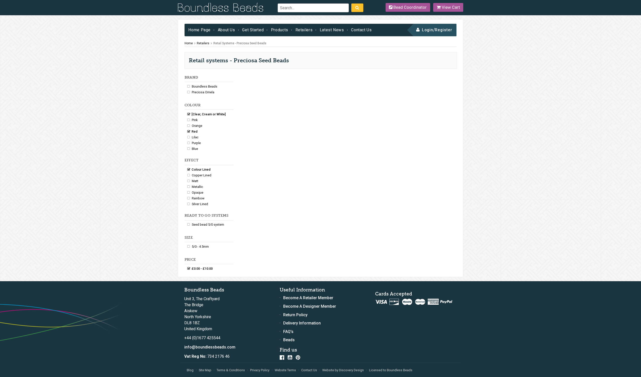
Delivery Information (302, 323)
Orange (197, 126)
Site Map (205, 370)
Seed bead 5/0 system (208, 224)
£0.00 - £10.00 (202, 268)
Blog (190, 370)
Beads (289, 339)
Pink (195, 120)
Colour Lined (201, 169)
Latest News (332, 30)
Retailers (304, 30)
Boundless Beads (204, 86)
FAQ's (288, 331)
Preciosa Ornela (203, 92)
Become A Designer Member (309, 306)
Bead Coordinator (409, 7)
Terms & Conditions (231, 370)
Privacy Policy (259, 370)
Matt (195, 181)
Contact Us (361, 30)
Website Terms (285, 370)
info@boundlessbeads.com (209, 347)
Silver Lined (200, 204)
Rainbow (198, 198)
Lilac (195, 137)
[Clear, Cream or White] (209, 114)
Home (189, 43)
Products (279, 30)
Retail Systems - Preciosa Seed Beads (239, 43)
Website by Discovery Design (343, 370)
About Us (226, 30)
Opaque (197, 192)
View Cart (450, 7)
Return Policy (295, 314)
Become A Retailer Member (308, 297)
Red (195, 131)
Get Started (253, 30)
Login (427, 30)
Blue (195, 149)
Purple (196, 143)
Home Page (199, 30)
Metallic (197, 187)
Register (443, 30)
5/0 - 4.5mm (200, 246)
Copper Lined (201, 175)
